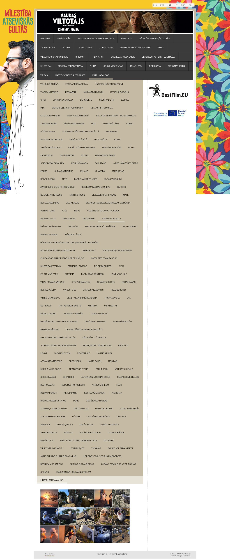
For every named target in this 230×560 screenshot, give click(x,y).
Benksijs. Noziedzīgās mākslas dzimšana (108, 203)
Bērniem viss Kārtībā (51, 464)
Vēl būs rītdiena (49, 84)
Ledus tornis (85, 48)
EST (162, 5)
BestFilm (45, 38)
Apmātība (100, 171)
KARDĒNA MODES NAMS (85, 179)
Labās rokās (88, 250)
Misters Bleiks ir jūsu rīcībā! (67, 108)
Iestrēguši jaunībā (94, 393)
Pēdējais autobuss (74, 124)
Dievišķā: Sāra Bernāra (70, 66)
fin (190, 5)
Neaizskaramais (48, 234)
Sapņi (161, 48)
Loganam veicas (98, 314)
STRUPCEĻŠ (101, 369)
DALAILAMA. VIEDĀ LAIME (123, 57)
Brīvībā (66, 48)
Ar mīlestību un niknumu (81, 147)
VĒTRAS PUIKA (47, 211)
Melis (131, 147)
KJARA (117, 139)
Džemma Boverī (48, 393)
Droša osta (46, 440)
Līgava (43, 353)
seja (121, 266)
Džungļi (108, 440)
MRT (93, 124)
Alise (64, 211)
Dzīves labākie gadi (50, 226)
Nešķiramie (89, 219)
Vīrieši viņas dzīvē (50, 298)
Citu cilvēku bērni (50, 116)
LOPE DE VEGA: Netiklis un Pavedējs (102, 456)
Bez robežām (47, 385)
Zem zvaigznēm (48, 124)
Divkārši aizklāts (119, 92)
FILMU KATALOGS (100, 75)
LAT (169, 5)
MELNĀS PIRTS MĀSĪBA (101, 108)
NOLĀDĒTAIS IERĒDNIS (51, 195)
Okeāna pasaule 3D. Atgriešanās (118, 464)
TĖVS (64, 179)
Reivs (77, 211)
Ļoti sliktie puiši (104, 409)
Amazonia (117, 393)
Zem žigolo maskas (96, 401)
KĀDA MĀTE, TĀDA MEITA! (94, 337)
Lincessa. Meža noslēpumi (109, 84)
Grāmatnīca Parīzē (105, 155)
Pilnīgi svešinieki (49, 329)
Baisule (125, 100)
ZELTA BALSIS (72, 203)
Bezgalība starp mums (104, 195)
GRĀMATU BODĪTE (106, 282)
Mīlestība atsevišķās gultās (154, 38)
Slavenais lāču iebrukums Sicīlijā (80, 131)
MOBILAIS (112, 361)
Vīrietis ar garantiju (51, 448)
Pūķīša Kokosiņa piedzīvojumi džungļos (62, 258)
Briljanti (80, 57)
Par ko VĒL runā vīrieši (120, 448)
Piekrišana (155, 66)
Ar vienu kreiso (100, 385)
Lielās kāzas (86, 424)
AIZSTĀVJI (123, 345)
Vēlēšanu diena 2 (124, 369)
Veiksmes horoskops (73, 385)
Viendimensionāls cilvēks (54, 57)
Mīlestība (45, 66)
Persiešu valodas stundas (95, 187)
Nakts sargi (94, 361)
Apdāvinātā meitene (51, 361)
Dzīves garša (47, 179)
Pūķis (76, 401)
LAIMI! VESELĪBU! (119, 274)
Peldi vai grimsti (103, 266)
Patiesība (73, 226)
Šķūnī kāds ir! (106, 100)
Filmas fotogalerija (51, 480)
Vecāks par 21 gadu (90, 432)
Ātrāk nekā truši (129, 409)
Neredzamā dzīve (49, 203)
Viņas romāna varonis (52, 282)
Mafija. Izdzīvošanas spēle (95, 377)
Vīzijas (44, 75)
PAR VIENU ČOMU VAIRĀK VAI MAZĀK (57, 337)
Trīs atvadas (106, 48)
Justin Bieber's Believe (52, 417)
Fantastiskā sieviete (70, 306)
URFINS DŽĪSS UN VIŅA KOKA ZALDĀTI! (84, 329)
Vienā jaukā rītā (78, 139)
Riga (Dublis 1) (118, 290)
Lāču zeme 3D (81, 409)
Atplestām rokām (122, 321)
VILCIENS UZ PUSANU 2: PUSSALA (103, 211)
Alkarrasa (112, 131)
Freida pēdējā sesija (76, 84)
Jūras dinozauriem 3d (82, 464)
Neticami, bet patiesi (51, 139)
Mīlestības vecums (50, 266)
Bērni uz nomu (48, 314)
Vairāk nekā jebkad (50, 147)
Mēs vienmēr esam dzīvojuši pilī (57, 250)
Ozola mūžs (100, 139)
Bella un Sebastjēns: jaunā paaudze (116, 116)
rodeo (130, 124)
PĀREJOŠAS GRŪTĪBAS (92, 274)
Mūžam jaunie (47, 131)
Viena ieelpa (69, 219)
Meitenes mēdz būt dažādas (100, 226)
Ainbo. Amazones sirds (125, 163)
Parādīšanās (128, 282)
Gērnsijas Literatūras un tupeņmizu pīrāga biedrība (69, 242)
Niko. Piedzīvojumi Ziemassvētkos (78, 440)
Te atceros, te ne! (79, 369)
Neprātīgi (98, 57)
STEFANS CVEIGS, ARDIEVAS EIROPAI (58, 345)
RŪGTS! (76, 417)
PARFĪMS (121, 187)
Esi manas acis (48, 219)
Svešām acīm (63, 38)
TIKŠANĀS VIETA (112, 298)
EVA (128, 298)
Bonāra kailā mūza (63, 100)
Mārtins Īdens (77, 195)
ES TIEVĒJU (46, 306)
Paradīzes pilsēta (111, 147)
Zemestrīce (83, 353)
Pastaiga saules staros (53, 401)
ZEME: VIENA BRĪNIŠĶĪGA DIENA (82, 298)
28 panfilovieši (62, 353)
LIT (176, 5)
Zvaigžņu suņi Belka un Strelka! (73, 472)
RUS (155, 5)
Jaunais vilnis (47, 48)
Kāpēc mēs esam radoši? (104, 258)
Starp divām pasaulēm (52, 163)
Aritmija (92, 306)
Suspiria (69, 274)
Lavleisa (121, 417)
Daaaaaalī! (70, 92)
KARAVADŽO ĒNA (111, 124)
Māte (125, 195)
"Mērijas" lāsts (73, 234)
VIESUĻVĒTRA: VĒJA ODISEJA (97, 345)
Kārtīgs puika (104, 353)
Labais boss (46, 155)
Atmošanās (118, 171)
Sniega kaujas (48, 377)
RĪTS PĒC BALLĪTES (81, 282)
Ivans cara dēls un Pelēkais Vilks (58, 456)
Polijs (43, 171)
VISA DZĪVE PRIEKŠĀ (73, 314)
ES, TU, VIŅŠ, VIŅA (49, 274)
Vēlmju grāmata (49, 92)
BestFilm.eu (49, 556)
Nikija (93, 66)
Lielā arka (126, 38)
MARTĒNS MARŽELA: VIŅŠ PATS (70, 75)
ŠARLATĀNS (100, 163)
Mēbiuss (68, 432)
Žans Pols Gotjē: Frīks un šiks (57, 187)
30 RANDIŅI (68, 377)
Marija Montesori (93, 92)
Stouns (44, 472)
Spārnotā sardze (111, 219)
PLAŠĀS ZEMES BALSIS (128, 377)
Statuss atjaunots (93, 290)
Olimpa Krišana (116, 432)
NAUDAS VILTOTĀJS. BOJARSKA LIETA (96, 38)
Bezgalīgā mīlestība (78, 116)
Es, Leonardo (130, 226)
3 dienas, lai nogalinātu (53, 409)
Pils (42, 108)
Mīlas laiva (136, 66)
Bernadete (86, 100)
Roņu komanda (79, 163)
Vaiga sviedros (48, 432)
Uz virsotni (110, 306)
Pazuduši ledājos (77, 266)
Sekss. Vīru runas (113, 66)
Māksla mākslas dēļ (51, 369)
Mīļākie (84, 171)
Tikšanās (96, 448)
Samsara (45, 424)
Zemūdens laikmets (94, 321)
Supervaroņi (67, 155)
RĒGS (119, 385)
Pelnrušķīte (77, 448)
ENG (183, 5)
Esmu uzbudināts (109, 424)
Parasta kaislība (113, 179)
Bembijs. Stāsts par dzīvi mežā (158, 57)
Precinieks (75, 361)
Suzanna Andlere (63, 171)
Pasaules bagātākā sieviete (135, 48)
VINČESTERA (69, 290)
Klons (84, 155)
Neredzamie (70, 393)
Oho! (43, 100)
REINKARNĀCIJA (48, 290)
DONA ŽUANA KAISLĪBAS (98, 417)
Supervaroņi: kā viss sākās (117, 250)
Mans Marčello (176, 66)
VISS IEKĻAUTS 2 (65, 424)
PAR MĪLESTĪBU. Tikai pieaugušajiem (58, 321)
